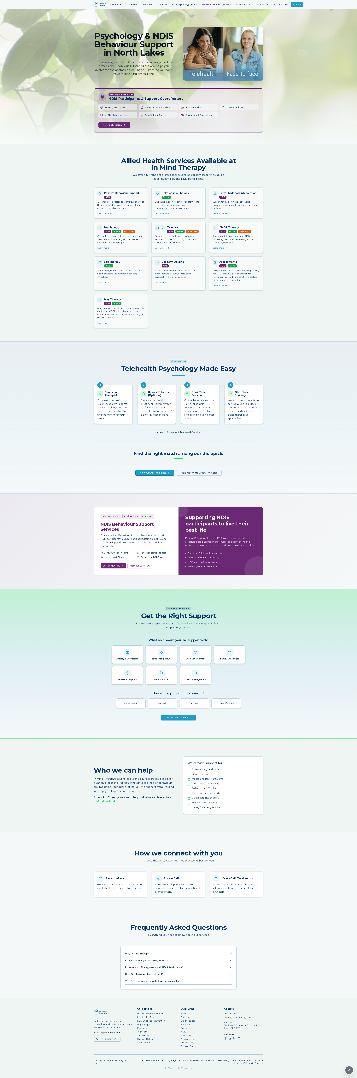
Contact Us (186, 1035)
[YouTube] (239, 1038)
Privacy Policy (187, 1042)
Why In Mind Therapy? (137, 953)
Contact (229, 1009)
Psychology (143, 1028)
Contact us (262, 4)
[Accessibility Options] (349, 1070)
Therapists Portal (109, 1039)
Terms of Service (189, 1046)
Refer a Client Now (112, 125)
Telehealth (142, 1032)
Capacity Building (145, 1039)
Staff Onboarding (185, 1068)
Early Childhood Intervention (151, 1021)
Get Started (116, 4)
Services (133, 4)
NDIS (183, 1032)
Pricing (163, 4)
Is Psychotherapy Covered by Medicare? (148, 960)
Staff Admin (170, 1068)
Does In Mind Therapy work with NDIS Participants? (154, 967)
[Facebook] (225, 1038)
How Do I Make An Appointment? (144, 974)
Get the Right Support (177, 717)
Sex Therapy (143, 1035)
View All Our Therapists (153, 472)
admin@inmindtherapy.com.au (239, 1017)
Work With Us (243, 4)
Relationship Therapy (147, 1017)
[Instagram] (230, 1038)
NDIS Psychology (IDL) (183, 4)
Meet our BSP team (140, 566)
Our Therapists (188, 1021)
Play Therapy (143, 1024)
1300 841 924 (230, 1013)
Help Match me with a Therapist (199, 472)
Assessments (143, 1042)
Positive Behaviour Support (150, 1013)
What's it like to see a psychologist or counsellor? (153, 981)
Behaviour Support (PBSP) (215, 4)
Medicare (147, 4)
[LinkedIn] (234, 1038)
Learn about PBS (111, 566)
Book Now (297, 4)
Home (184, 1013)
